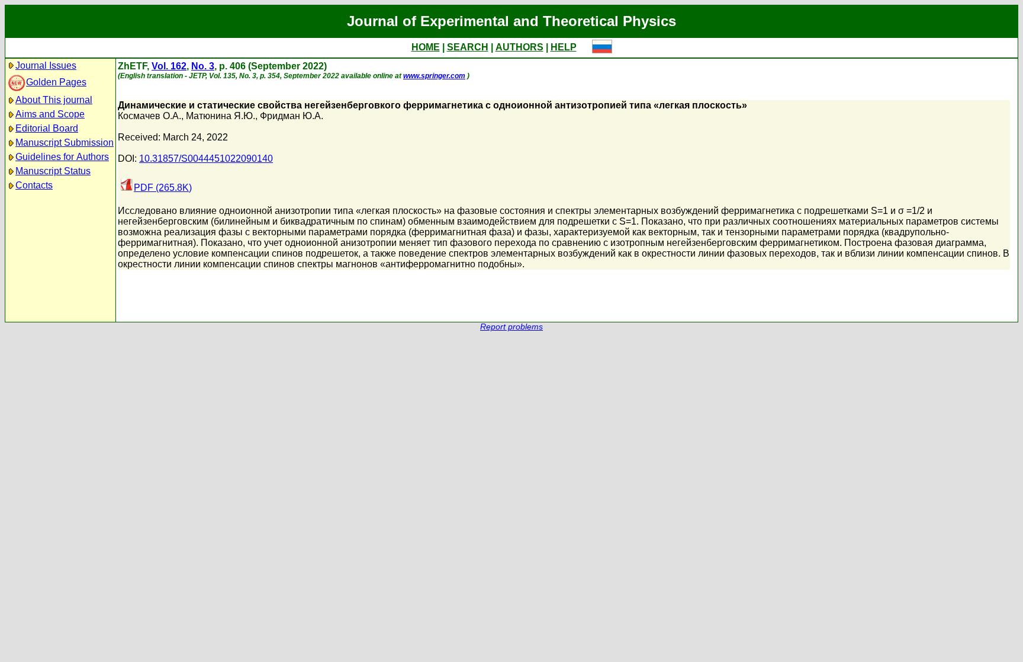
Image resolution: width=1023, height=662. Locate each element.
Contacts (34, 185)
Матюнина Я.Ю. (220, 116)
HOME (425, 47)
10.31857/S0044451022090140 (206, 158)
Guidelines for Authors (62, 157)
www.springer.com (434, 76)
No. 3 (202, 66)
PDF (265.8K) (163, 188)
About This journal (53, 100)
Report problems (511, 326)
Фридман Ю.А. (291, 116)
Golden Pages (56, 82)
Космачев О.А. (149, 116)
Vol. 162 (169, 66)
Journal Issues (45, 65)
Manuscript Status (53, 171)
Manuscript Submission (64, 142)
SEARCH (467, 47)
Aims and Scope (50, 114)
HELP (564, 47)
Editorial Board (46, 128)
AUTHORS (519, 47)
